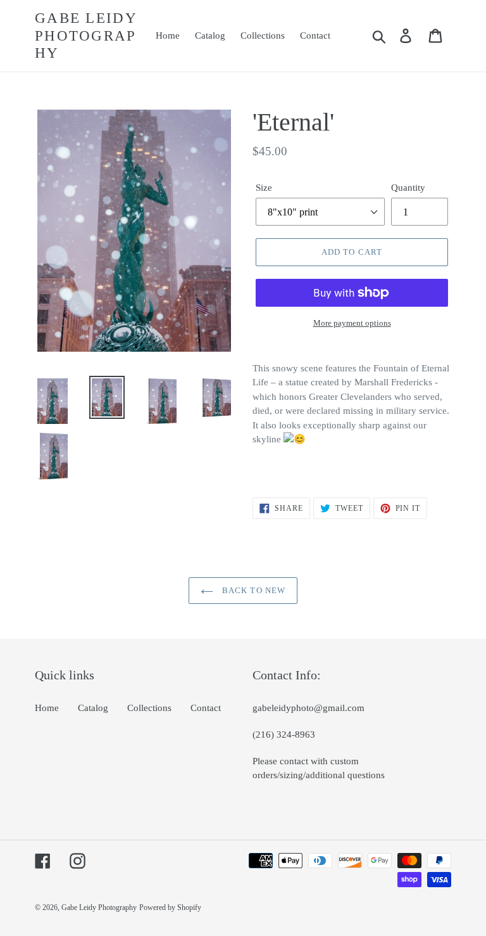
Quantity (408, 188)
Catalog (93, 708)
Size (264, 188)
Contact (205, 708)
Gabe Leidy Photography (86, 35)
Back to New (252, 590)
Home (47, 708)
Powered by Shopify (170, 907)
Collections (149, 708)
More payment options (352, 323)
